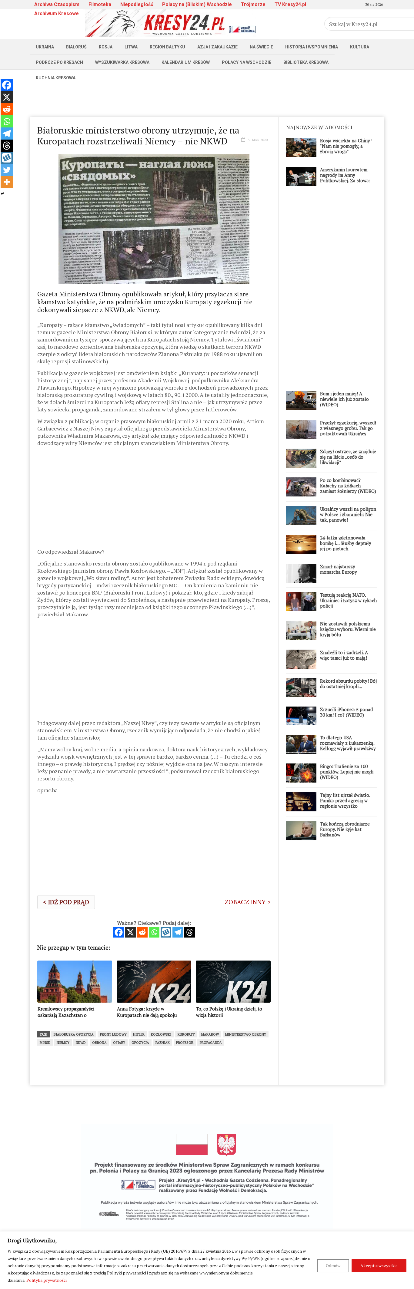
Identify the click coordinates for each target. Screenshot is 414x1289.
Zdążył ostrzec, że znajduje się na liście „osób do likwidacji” (348, 457)
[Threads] (189, 932)
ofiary (119, 1042)
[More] (7, 182)
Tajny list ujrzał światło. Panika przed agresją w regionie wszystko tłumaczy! (345, 803)
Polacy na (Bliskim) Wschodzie (197, 4)
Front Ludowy (113, 1034)
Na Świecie (261, 47)
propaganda (211, 1042)
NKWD (81, 1042)
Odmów (333, 1265)
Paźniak (162, 1042)
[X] (130, 932)
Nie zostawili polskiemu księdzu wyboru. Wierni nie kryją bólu (348, 629)
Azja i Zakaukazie (217, 47)
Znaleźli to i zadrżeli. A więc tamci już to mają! (344, 655)
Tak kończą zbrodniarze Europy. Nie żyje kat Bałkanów (345, 829)
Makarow (210, 1034)
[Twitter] (7, 170)
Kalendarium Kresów (186, 62)
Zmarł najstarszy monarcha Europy (338, 569)
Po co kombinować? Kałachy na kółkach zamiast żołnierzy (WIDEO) (348, 485)
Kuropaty (186, 1034)
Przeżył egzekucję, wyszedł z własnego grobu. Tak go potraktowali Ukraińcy (348, 428)
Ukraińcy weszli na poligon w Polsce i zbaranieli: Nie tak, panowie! (348, 514)
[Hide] (2, 193)
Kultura (359, 47)
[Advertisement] (207, 99)
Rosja (105, 47)
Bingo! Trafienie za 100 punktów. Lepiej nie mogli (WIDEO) (346, 771)
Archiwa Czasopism (56, 4)
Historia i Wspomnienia (311, 47)
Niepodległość (136, 4)
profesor (184, 1042)
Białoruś (76, 47)
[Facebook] (118, 932)
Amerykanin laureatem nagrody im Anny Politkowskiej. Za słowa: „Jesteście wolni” (345, 178)
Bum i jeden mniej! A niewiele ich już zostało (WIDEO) (344, 399)
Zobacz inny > (248, 902)
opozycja (140, 1042)
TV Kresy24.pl (290, 4)
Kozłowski (161, 1034)
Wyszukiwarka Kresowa (122, 62)
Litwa (131, 47)
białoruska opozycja (74, 1034)
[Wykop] (166, 932)
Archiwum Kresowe (56, 13)
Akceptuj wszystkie (379, 1265)
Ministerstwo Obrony (245, 1034)
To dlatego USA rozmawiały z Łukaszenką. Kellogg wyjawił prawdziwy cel (348, 746)
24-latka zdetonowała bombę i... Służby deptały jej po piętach (345, 543)
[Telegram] (177, 932)
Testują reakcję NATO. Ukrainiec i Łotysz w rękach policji (348, 600)
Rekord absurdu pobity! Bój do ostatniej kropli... (348, 683)
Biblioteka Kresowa (306, 62)
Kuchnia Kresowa (55, 77)
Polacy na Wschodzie (246, 62)
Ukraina (45, 47)
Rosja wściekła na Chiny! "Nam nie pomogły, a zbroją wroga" (346, 146)
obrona (99, 1042)
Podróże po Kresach (59, 62)
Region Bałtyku (167, 47)
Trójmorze (253, 4)
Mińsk (45, 1042)
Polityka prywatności (46, 1280)
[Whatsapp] (154, 932)
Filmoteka (99, 4)
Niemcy (63, 1042)
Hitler (139, 1034)
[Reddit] (142, 932)
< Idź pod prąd (66, 902)
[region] (207, 1260)
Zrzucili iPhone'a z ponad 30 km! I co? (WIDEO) (346, 712)
